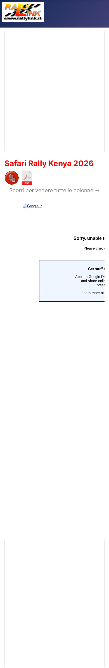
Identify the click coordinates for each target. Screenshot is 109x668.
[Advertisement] (54, 88)
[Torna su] (99, 658)
